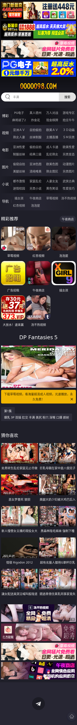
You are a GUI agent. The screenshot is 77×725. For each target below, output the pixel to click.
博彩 (5, 115)
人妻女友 (52, 181)
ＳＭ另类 (69, 137)
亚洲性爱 (19, 147)
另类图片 (69, 171)
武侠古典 (69, 181)
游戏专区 (69, 113)
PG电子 (19, 113)
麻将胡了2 (19, 120)
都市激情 (19, 181)
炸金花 (35, 120)
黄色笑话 (52, 188)
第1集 (8, 411)
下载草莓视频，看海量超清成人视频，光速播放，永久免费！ (38, 396)
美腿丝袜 (19, 171)
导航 (5, 201)
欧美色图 (52, 164)
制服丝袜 (19, 154)
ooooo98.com (38, 86)
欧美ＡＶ (52, 130)
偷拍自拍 (35, 147)
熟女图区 (52, 171)
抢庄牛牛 (69, 120)
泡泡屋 (35, 205)
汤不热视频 (68, 198)
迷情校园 (19, 188)
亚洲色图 (35, 164)
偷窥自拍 (19, 164)
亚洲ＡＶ (19, 130)
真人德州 (35, 113)
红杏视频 (19, 205)
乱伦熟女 (52, 154)
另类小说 (35, 188)
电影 (5, 150)
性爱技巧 (69, 188)
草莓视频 (52, 198)
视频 (5, 133)
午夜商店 (35, 198)
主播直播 (52, 137)
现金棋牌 (52, 120)
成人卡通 (52, 147)
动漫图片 (69, 164)
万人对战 (52, 113)
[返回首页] (71, 716)
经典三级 (35, 154)
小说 (5, 184)
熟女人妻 (19, 137)
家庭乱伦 (35, 181)
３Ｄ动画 (69, 130)
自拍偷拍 (35, 130)
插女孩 (19, 198)
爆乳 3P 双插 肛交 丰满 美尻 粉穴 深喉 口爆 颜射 (36, 417)
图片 (5, 167)
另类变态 (69, 154)
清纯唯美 (35, 171)
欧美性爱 (69, 147)
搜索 (67, 97)
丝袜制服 (35, 137)
